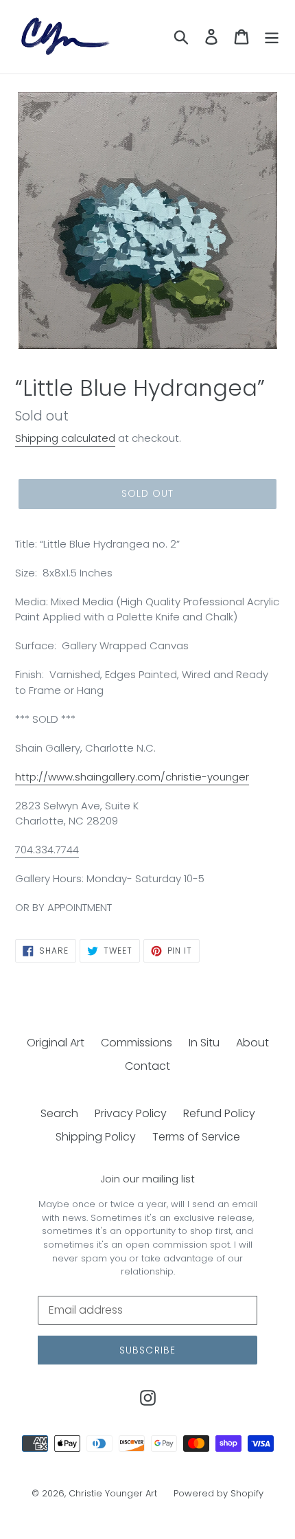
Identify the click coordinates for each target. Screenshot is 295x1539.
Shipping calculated (65, 438)
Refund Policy (219, 1113)
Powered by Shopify (218, 1493)
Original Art (55, 1043)
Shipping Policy (96, 1137)
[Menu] (272, 36)
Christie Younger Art (113, 1493)
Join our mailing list (147, 1179)
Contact (147, 1066)
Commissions (136, 1043)
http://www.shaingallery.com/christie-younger (132, 776)
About (252, 1043)
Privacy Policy (131, 1113)
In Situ (204, 1043)
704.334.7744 (47, 849)
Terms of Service (196, 1137)
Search (59, 1113)
